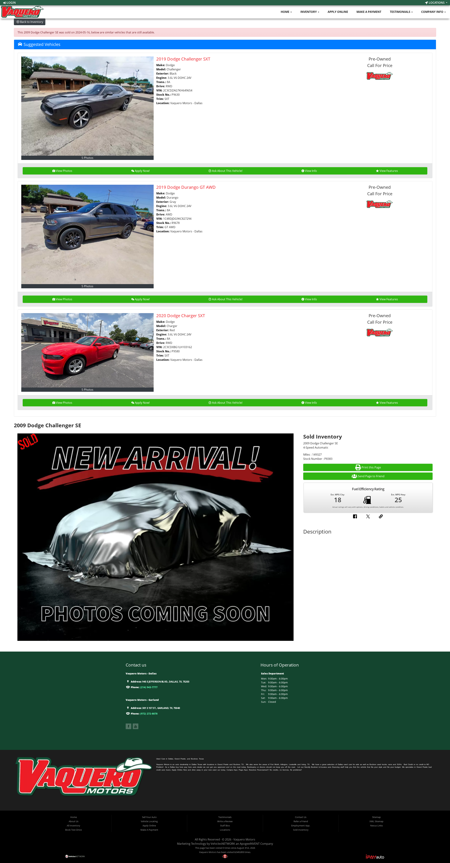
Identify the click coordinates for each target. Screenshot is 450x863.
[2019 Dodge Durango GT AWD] (87, 234)
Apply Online (338, 12)
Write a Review (225, 821)
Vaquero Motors (244, 839)
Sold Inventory (300, 829)
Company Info (432, 12)
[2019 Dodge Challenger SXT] (87, 106)
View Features (389, 171)
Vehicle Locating (149, 821)
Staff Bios (225, 825)
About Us (73, 821)
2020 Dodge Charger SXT (180, 315)
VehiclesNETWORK (223, 844)
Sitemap (376, 817)
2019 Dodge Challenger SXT (183, 59)
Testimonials (400, 12)
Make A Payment (368, 12)
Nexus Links (376, 825)
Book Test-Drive (73, 829)
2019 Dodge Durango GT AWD (186, 187)
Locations (436, 3)
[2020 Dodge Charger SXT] (87, 350)
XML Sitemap (376, 821)
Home (285, 12)
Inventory (308, 12)
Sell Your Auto (149, 817)
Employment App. (300, 825)
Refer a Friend (301, 821)
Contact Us (300, 817)
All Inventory (73, 825)
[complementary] (439, 852)
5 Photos (87, 158)
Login (11, 3)
